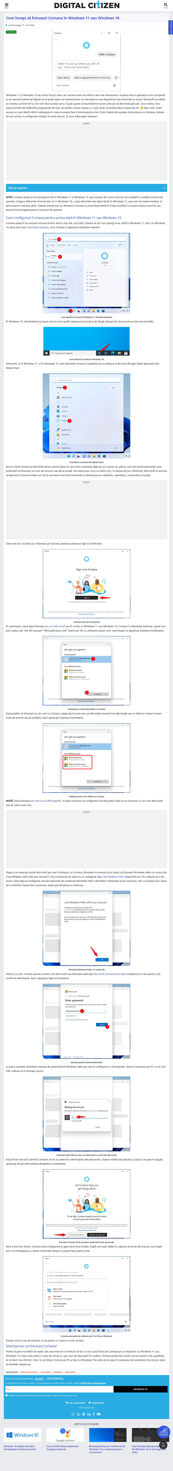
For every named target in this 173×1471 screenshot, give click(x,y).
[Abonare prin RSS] (78, 1414)
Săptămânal (55, 1378)
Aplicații (45, 1372)
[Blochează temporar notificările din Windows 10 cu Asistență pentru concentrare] (108, 1441)
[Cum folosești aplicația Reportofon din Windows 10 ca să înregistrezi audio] (150, 1441)
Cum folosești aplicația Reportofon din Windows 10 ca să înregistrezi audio (149, 1449)
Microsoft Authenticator (107, 974)
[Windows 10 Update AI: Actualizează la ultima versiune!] (22, 1441)
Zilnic (39, 1378)
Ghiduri (57, 1372)
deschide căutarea (38, 227)
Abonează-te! (140, 1389)
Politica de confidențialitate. (93, 1383)
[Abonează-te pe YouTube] (99, 1414)
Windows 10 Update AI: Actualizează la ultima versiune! (20, 1448)
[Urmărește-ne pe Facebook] (94, 1414)
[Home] (86, 6)
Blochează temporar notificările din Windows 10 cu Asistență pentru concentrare (107, 1449)
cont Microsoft (57, 626)
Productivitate (29, 1372)
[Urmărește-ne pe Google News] (83, 1414)
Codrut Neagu (14, 25)
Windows (70, 1372)
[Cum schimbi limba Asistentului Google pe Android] (65, 1441)
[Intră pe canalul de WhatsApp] (74, 1414)
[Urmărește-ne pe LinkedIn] (89, 1414)
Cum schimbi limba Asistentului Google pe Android (62, 1448)
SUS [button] (163, 1446)
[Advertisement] (86, 152)
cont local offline (44, 800)
